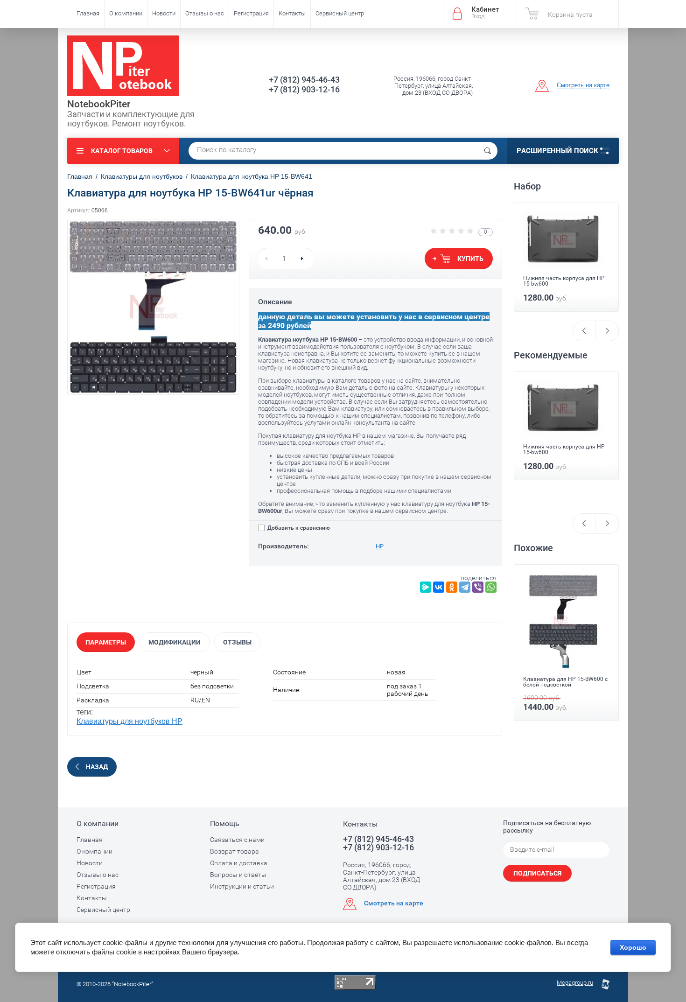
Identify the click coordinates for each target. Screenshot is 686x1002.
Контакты (292, 13)
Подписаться (537, 873)
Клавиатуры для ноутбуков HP (129, 721)
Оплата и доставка (238, 863)
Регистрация (251, 13)
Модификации (174, 642)
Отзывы (237, 642)
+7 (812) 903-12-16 (304, 89)
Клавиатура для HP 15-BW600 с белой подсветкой (565, 682)
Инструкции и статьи (242, 886)
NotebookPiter (98, 104)
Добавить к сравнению (298, 528)
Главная (88, 13)
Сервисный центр (339, 13)
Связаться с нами (237, 839)
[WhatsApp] (491, 587)
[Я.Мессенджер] (425, 587)
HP (380, 546)
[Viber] (477, 587)
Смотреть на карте (583, 85)
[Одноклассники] (451, 587)
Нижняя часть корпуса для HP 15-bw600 (564, 281)
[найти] (487, 151)
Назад (97, 767)
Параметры (105, 642)
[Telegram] (464, 587)
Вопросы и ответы (238, 874)
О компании (125, 13)
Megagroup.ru (575, 982)
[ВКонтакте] (438, 587)
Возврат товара (234, 851)
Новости (163, 13)
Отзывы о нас (204, 13)
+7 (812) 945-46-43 (304, 79)
